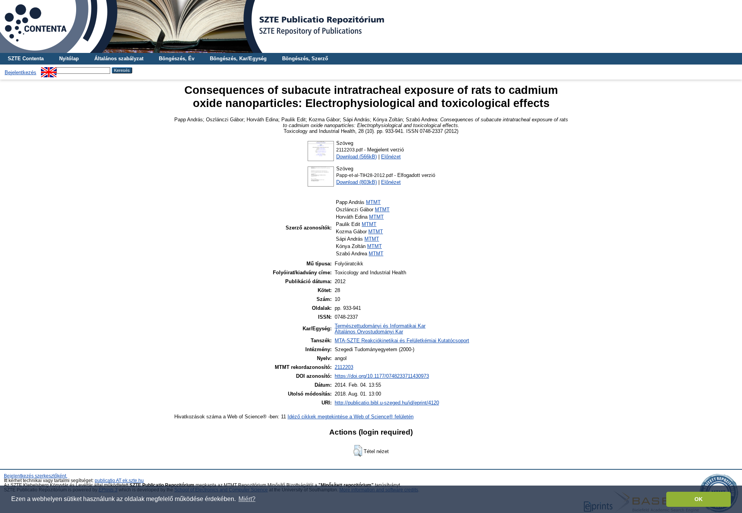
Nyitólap (69, 58)
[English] (48, 70)
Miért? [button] (246, 499)
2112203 (344, 367)
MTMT (373, 202)
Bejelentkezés (20, 72)
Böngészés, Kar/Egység (238, 58)
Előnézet (391, 157)
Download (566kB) (356, 157)
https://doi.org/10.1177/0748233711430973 (382, 376)
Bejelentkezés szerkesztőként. (35, 476)
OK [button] (698, 499)
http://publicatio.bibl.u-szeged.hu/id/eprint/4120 (387, 403)
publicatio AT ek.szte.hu (119, 480)
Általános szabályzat (118, 58)
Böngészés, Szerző (305, 58)
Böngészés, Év (176, 58)
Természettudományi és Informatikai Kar (380, 326)
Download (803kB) (356, 182)
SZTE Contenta (26, 58)
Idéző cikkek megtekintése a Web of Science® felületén (351, 417)
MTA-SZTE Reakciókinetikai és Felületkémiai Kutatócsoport (402, 340)
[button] (357, 451)
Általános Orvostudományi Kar (369, 332)
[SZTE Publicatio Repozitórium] (371, 26)
